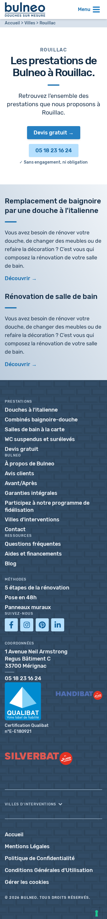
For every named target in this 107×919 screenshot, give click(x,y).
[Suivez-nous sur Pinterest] (42, 624)
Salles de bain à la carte (34, 429)
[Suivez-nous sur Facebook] (11, 624)
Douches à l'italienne (31, 410)
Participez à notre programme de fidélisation (47, 506)
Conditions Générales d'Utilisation (49, 870)
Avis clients (19, 473)
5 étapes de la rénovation (37, 587)
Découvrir (17, 364)
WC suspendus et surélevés (40, 439)
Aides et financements (33, 554)
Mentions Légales (27, 846)
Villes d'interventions (32, 519)
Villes (29, 23)
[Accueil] (25, 9)
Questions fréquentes (33, 544)
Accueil (12, 23)
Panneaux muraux (28, 607)
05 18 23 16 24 (53, 150)
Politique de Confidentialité (40, 858)
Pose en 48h (21, 597)
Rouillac (48, 23)
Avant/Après (21, 483)
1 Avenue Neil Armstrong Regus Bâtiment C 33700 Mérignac (36, 658)
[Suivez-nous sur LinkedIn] (57, 624)
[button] (53, 804)
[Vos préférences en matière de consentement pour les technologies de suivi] (96, 913)
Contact (15, 529)
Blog (10, 563)
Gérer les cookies (27, 882)
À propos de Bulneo (29, 463)
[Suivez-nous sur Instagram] (26, 624)
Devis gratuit (50, 132)
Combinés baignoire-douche (41, 419)
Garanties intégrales (31, 493)
